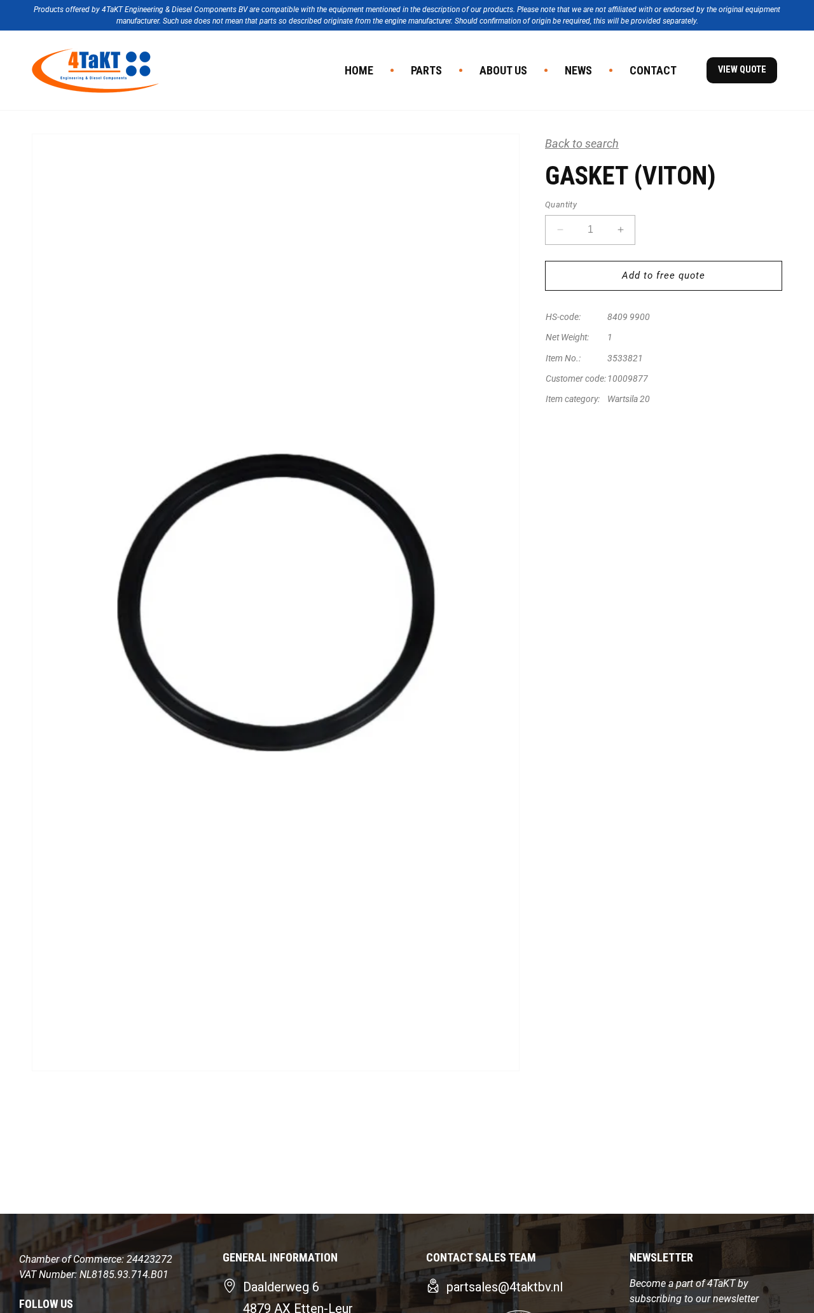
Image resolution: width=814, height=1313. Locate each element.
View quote (742, 69)
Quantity (561, 204)
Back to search (582, 143)
